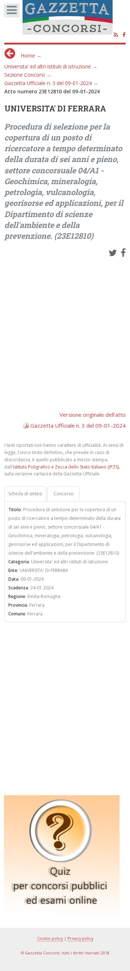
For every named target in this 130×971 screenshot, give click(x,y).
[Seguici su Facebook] (124, 35)
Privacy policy (80, 938)
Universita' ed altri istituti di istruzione (47, 66)
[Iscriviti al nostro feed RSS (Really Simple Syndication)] (116, 35)
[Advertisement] (65, 329)
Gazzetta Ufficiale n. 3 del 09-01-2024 (48, 83)
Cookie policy (50, 938)
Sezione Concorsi (24, 74)
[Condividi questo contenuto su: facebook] (123, 252)
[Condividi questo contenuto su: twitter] (113, 252)
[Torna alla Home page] (72, 20)
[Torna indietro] (9, 53)
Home (28, 55)
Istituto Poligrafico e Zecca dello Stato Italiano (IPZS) (66, 467)
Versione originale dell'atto (93, 414)
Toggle (14, 12)
